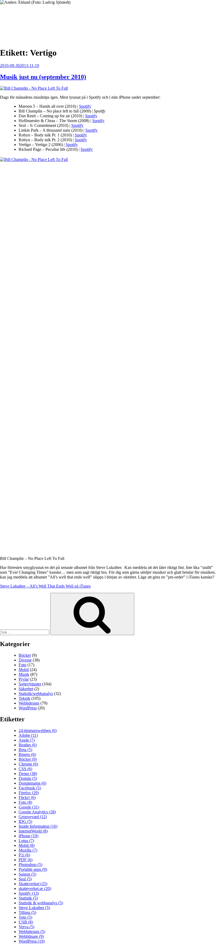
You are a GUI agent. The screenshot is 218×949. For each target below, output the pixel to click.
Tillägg (27, 912)
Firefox (29, 792)
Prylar (24, 679)
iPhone (28, 836)
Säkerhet (26, 688)
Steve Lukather (34, 907)
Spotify (85, 106)
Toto (25, 917)
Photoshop (30, 864)
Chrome (28, 764)
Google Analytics (37, 812)
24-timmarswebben (38, 730)
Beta (25, 749)
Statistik (28, 898)
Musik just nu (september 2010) (43, 76)
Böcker (25, 655)
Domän (28, 778)
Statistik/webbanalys (36, 693)
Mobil (24, 669)
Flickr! (27, 797)
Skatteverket (33, 883)
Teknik (24, 698)
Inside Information (38, 826)
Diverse (25, 660)
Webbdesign (29, 703)
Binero (27, 754)
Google (29, 807)
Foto (22, 665)
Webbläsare (31, 936)
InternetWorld (33, 831)
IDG (25, 821)
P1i (24, 855)
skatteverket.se (35, 888)
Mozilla (28, 850)
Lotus (26, 840)
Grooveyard (33, 816)
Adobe (28, 735)
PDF (25, 860)
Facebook (30, 788)
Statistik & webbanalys (41, 903)
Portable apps (33, 869)
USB (26, 922)
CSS (25, 769)
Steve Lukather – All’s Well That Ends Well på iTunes (45, 586)
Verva (26, 927)
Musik (24, 674)
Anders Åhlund (30, 20)
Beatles (28, 745)
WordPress (28, 708)
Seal (25, 879)
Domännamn (32, 783)
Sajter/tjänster (30, 684)
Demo (28, 773)
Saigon (27, 874)
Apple (27, 740)
